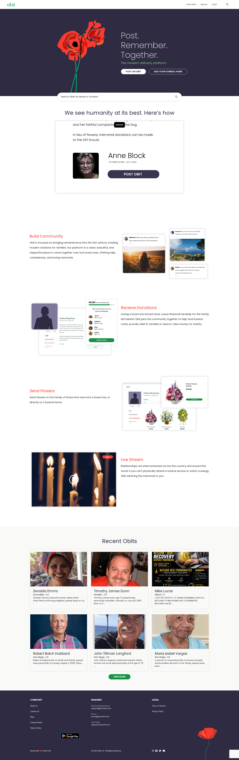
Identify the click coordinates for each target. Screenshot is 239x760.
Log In (214, 4)
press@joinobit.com (100, 716)
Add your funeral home (168, 71)
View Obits (191, 4)
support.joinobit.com (100, 724)
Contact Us (34, 711)
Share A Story (35, 728)
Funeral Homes (36, 722)
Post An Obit (133, 71)
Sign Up (204, 4)
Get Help (95, 722)
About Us (34, 706)
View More (119, 676)
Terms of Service (159, 706)
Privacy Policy (158, 711)
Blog (32, 717)
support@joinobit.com (101, 708)
